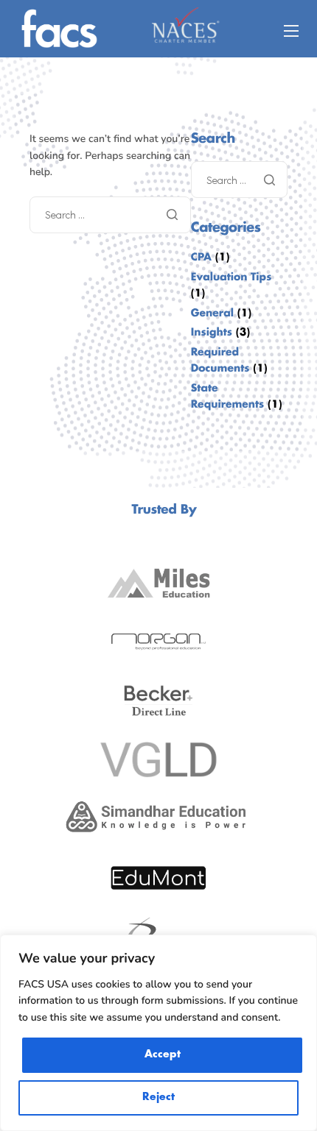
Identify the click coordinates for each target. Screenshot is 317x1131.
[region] (158, 1033)
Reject (158, 1097)
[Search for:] (110, 214)
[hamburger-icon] (291, 31)
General (212, 313)
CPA (201, 257)
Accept (162, 1054)
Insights (211, 332)
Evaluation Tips (231, 277)
